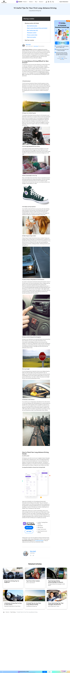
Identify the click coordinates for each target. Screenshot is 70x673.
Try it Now (29, 527)
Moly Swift (28, 44)
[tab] (37, 23)
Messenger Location (31, 32)
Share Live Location (31, 37)
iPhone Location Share (32, 34)
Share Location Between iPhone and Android (37, 28)
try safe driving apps (39, 540)
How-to (7, 612)
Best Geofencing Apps (32, 25)
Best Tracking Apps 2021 (32, 30)
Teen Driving (36, 46)
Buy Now (29, 531)
